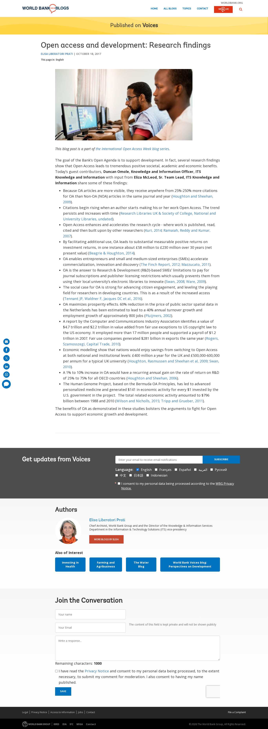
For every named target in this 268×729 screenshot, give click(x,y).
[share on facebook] (6, 350)
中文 (123, 475)
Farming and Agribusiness (106, 564)
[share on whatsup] (6, 374)
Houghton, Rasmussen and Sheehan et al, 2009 (168, 361)
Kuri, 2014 (153, 230)
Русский (221, 470)
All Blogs (170, 8)
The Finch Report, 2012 (160, 264)
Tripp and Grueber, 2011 (182, 401)
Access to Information (62, 712)
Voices (150, 25)
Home (154, 8)
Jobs (80, 712)
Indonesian (159, 475)
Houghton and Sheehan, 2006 (152, 378)
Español (185, 470)
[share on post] (6, 358)
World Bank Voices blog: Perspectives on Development (190, 564)
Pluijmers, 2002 (158, 315)
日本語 (138, 475)
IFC (71, 724)
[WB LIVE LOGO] (223, 10)
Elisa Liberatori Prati (57, 53)
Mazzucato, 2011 (195, 264)
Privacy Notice (97, 671)
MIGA (80, 724)
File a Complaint (237, 712)
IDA (64, 724)
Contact (202, 8)
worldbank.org (232, 3)
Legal (25, 712)
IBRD (56, 724)
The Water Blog (141, 564)
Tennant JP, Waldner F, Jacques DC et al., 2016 (102, 298)
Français (165, 470)
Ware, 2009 (195, 281)
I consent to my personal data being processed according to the (177, 485)
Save (63, 691)
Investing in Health (70, 564)
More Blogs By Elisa (106, 539)
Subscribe (221, 459)
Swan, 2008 (175, 281)
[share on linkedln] (6, 366)
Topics (186, 8)
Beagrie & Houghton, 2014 (111, 253)
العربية (203, 470)
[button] (240, 9)
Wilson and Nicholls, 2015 (137, 401)
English (60, 59)
